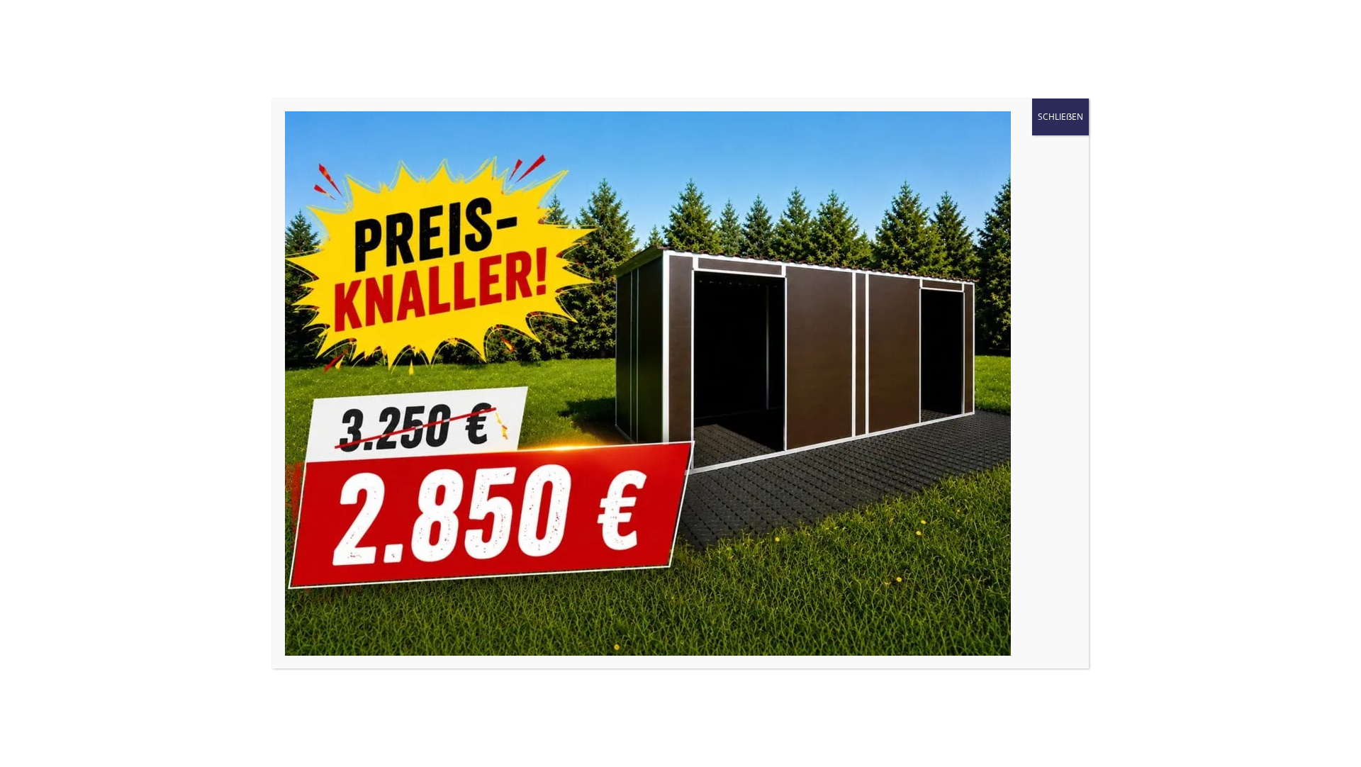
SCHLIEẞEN (1060, 117)
